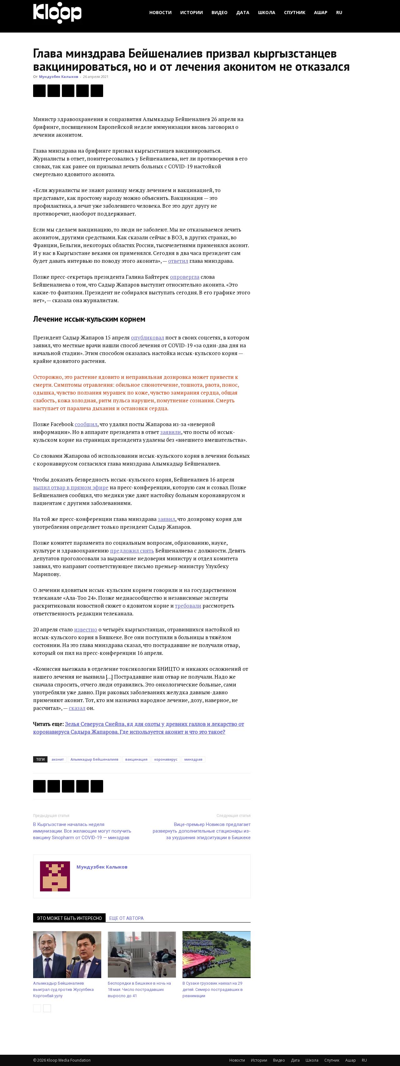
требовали (188, 605)
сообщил (86, 424)
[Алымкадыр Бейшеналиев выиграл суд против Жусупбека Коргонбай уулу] (67, 954)
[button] (359, 12)
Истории (191, 12)
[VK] (68, 90)
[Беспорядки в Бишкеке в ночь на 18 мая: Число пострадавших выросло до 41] (142, 954)
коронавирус (166, 759)
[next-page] (47, 1008)
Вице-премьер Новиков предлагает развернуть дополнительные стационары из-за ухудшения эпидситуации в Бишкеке (202, 831)
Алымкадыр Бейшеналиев (94, 759)
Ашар (321, 12)
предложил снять (132, 550)
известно (85, 629)
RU (339, 12)
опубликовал (147, 337)
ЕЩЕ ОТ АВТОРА (126, 918)
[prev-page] (37, 1008)
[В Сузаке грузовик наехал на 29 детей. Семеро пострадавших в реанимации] (216, 954)
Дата (242, 12)
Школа (266, 12)
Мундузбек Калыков (58, 76)
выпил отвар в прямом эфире (70, 487)
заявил (166, 519)
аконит (58, 759)
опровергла (184, 276)
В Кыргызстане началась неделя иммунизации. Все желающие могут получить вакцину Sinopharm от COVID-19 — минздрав (82, 831)
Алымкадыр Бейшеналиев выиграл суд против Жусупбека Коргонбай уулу (63, 989)
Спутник (294, 12)
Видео (220, 12)
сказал (77, 708)
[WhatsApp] (97, 90)
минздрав (193, 759)
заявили (170, 432)
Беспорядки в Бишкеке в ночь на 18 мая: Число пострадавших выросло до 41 (139, 989)
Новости (160, 12)
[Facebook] (39, 90)
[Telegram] (82, 90)
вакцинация (136, 759)
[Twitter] (54, 90)
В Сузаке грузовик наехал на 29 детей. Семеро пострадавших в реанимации (212, 989)
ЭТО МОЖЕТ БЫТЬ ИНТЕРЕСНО (69, 918)
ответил (178, 260)
